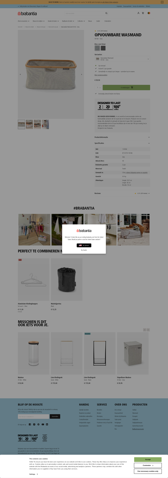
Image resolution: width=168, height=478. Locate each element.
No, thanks (84, 250)
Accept (147, 459)
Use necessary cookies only (147, 471)
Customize (147, 465)
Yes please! (86, 245)
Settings (32, 474)
